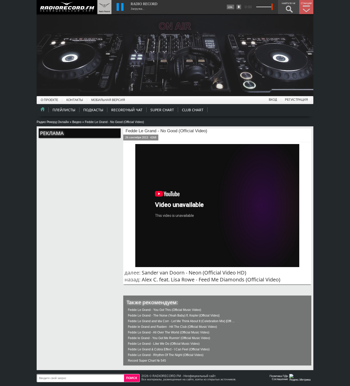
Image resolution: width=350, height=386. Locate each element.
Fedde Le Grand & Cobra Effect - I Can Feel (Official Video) (169, 349)
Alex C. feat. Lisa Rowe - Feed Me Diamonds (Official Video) (211, 279)
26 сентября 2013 (136, 137)
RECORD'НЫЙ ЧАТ (126, 109)
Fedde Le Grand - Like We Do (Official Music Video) (164, 344)
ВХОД (273, 99)
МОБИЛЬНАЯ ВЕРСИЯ (108, 100)
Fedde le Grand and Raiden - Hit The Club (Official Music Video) (172, 327)
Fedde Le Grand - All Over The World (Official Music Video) (168, 332)
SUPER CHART (162, 109)
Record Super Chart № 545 (147, 360)
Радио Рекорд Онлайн (53, 122)
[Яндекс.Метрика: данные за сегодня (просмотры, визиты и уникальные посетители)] (300, 378)
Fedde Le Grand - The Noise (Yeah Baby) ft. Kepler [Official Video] (173, 315)
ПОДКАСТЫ (93, 109)
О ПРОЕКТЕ (49, 100)
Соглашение (280, 379)
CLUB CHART (192, 109)
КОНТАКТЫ (74, 100)
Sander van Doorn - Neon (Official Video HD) (194, 272)
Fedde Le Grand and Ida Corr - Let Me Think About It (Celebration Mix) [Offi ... (181, 321)
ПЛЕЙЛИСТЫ (64, 109)
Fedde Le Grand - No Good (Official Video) (166, 130)
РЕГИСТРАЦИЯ (296, 99)
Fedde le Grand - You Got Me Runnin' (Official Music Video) (169, 338)
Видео (76, 122)
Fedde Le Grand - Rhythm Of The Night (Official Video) (165, 355)
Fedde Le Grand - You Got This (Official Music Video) (164, 310)
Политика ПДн (279, 376)
